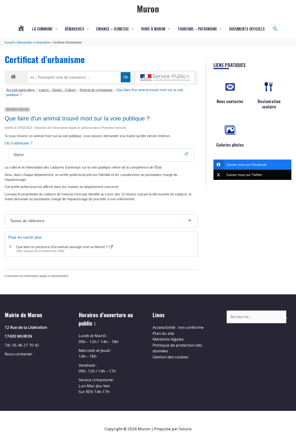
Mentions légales (168, 339)
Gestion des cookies (170, 357)
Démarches (74, 29)
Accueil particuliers (21, 90)
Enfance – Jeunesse (112, 29)
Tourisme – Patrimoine (197, 29)
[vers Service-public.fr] (165, 77)
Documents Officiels (247, 29)
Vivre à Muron (153, 29)
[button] (275, 29)
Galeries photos (230, 145)
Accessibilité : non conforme (178, 327)
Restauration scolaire (269, 104)
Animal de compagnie (96, 90)
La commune (42, 29)
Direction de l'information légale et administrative (37, 276)
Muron (148, 8)
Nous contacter (230, 101)
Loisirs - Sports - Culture (58, 90)
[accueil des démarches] (13, 76)
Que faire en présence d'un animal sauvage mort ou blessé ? (62, 247)
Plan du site (163, 333)
